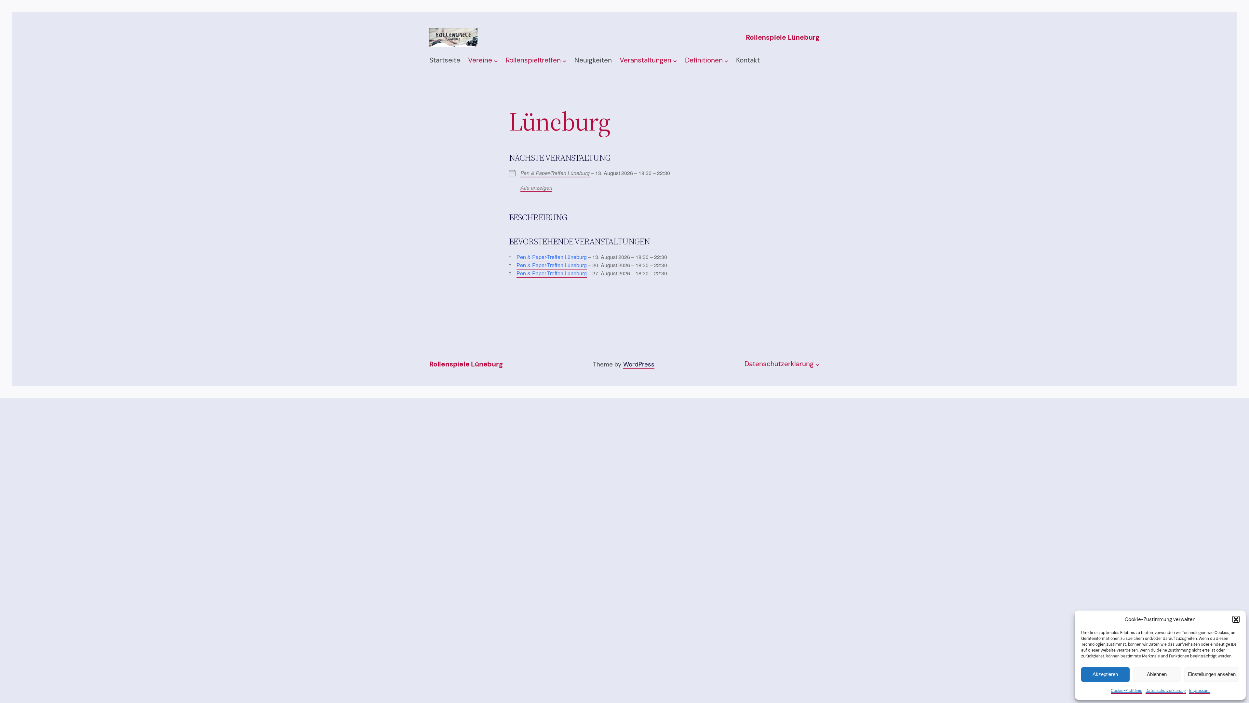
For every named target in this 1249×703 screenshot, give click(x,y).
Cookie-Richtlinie (1126, 690)
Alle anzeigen (536, 187)
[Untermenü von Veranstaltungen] (675, 61)
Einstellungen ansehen (1212, 674)
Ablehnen (1157, 674)
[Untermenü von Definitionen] (726, 61)
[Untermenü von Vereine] (496, 61)
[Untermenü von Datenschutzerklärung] (817, 364)
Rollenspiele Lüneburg (783, 37)
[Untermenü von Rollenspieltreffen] (564, 61)
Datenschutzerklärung (1166, 690)
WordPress (638, 364)
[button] (1236, 619)
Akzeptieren (1105, 674)
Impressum (1199, 690)
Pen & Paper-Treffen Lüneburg (555, 173)
